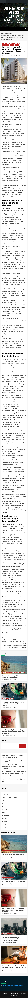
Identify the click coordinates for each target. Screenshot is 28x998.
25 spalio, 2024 (17, 55)
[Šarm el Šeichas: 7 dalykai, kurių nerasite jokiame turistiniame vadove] (14, 665)
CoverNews (22, 993)
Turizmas (22, 672)
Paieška (3, 740)
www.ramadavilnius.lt (7, 55)
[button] (2, 29)
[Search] (25, 29)
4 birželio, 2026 (15, 970)
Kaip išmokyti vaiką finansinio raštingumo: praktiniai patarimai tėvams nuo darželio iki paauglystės (14, 731)
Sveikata (17, 45)
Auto (3, 800)
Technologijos (10, 698)
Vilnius (4, 827)
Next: (15, 645)
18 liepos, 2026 (15, 707)
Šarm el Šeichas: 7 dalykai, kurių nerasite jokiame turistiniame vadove (12, 756)
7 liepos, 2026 (15, 735)
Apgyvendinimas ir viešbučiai (14, 43)
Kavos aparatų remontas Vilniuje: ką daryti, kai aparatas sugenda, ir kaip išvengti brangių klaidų (13, 779)
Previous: (14, 639)
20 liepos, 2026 (15, 679)
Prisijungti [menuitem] (3, 1)
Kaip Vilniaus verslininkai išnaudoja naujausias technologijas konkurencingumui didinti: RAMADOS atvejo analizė (14, 773)
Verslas (4, 824)
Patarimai (12, 45)
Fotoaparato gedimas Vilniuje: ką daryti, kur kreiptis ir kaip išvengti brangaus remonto (13, 703)
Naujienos (5, 45)
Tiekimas (4, 818)
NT (8, 45)
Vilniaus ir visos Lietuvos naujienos (14, 14)
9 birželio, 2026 (15, 942)
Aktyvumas (5, 43)
